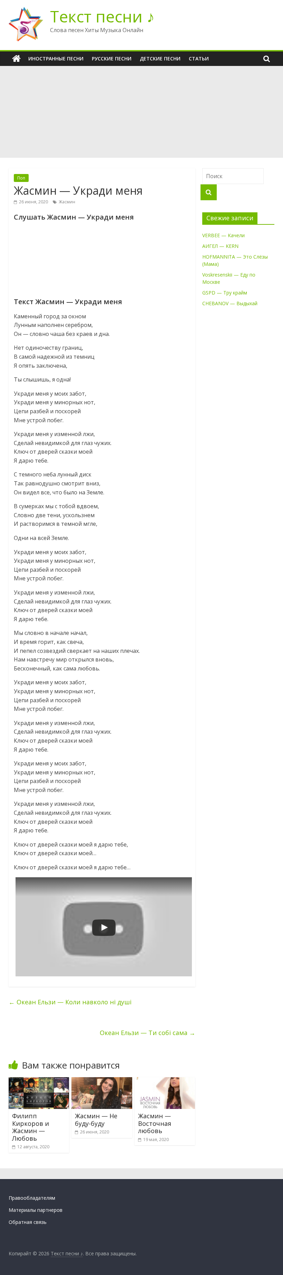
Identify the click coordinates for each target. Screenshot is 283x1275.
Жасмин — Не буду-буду (96, 1120)
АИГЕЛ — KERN (220, 246)
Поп (21, 178)
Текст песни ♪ (102, 16)
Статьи (199, 58)
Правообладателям (32, 1198)
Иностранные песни (56, 58)
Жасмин (67, 202)
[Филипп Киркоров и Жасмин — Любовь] (39, 1081)
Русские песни (111, 58)
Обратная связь (28, 1222)
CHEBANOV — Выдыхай (229, 303)
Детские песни (160, 58)
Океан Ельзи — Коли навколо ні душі (70, 1002)
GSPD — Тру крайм (224, 292)
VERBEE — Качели (223, 235)
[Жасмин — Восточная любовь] (165, 1081)
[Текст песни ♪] (16, 58)
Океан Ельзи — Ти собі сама (147, 1032)
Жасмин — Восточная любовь (154, 1123)
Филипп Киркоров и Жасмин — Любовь (30, 1127)
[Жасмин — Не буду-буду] (101, 1081)
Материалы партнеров (35, 1210)
